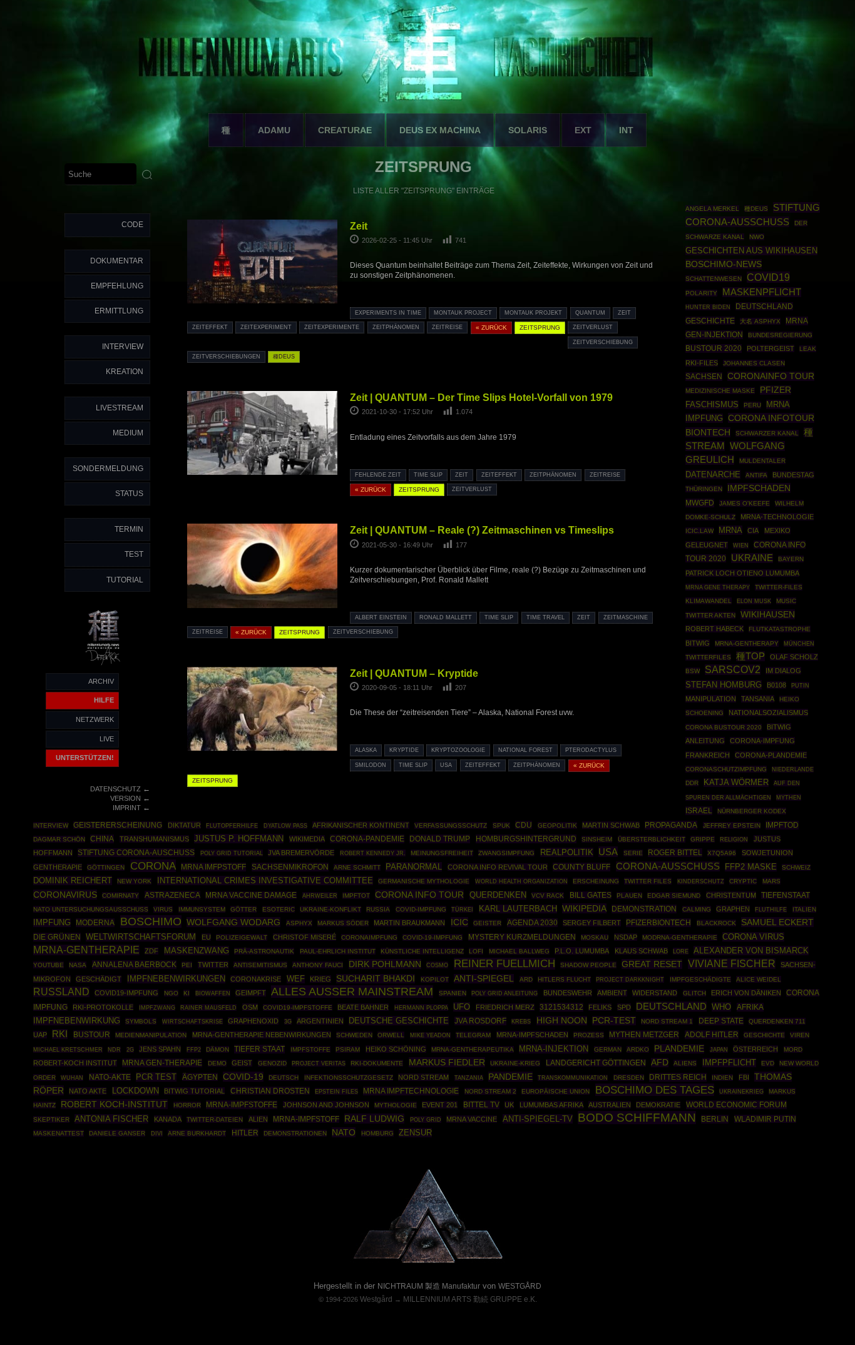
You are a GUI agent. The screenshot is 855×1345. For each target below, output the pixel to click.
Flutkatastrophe (780, 629)
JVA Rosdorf (480, 1021)
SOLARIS (527, 130)
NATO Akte (87, 1091)
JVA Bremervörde (301, 852)
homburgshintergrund (526, 839)
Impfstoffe (310, 1049)
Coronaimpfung (369, 937)
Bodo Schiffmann (637, 1117)
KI (186, 993)
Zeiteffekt (210, 327)
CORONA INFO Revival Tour (498, 867)
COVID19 (768, 277)
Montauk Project (463, 313)
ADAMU (274, 130)
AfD (659, 1062)
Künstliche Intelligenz (422, 951)
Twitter (213, 964)
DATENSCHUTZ (115, 789)
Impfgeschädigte (700, 979)
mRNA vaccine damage (251, 895)
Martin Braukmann (409, 922)
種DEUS (284, 356)
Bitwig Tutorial (194, 1091)
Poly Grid (425, 1119)
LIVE (107, 739)
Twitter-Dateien (215, 1119)
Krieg (320, 979)
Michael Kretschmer (68, 1050)
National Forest (525, 750)
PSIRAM (347, 1049)
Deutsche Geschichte (399, 1020)
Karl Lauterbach (518, 909)
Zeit (358, 225)
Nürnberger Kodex (751, 811)
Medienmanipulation (151, 1035)
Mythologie (395, 1105)
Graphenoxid (253, 1021)
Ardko (638, 1049)
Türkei (462, 909)
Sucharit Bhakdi (375, 978)
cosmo (437, 965)
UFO (461, 1007)
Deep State (721, 1021)
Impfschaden (759, 488)
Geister (487, 923)
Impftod (782, 825)
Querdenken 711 (777, 1021)
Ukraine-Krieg (515, 1063)
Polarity (701, 293)
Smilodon (370, 765)
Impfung (52, 922)
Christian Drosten (270, 1091)
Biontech (707, 432)
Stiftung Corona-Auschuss (136, 852)
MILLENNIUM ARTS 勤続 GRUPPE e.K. (470, 1299)
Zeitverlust (593, 327)
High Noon (561, 1020)
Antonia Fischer (111, 1119)
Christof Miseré (304, 937)
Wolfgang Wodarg (233, 922)
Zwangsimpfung (506, 853)
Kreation (124, 371)
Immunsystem (201, 909)
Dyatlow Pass (285, 826)
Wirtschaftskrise (192, 1021)
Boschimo (151, 921)
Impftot (356, 895)
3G (288, 1021)
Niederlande (793, 769)
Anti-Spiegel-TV (538, 1119)
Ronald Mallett (445, 617)
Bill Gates (591, 895)
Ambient (612, 993)
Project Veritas (319, 1063)
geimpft (250, 993)
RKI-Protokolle (103, 1007)
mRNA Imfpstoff (213, 867)
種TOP (750, 656)
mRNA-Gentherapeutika (472, 1049)
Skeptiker (51, 1119)
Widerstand (654, 993)
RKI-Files (701, 363)
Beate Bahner (363, 1007)
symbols (140, 1021)
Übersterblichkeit (651, 839)
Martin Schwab (611, 825)
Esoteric (278, 909)
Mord (793, 1049)
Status (129, 493)
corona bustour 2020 (723, 727)
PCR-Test (614, 1020)
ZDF (151, 951)
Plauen (629, 895)
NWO (756, 236)
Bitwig (697, 643)
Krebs (521, 1021)
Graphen (733, 909)
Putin (800, 685)
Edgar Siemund (673, 895)
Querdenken (497, 895)
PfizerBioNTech (658, 922)
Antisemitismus (260, 965)
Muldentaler (762, 460)
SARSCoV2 (732, 669)
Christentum (731, 895)
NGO (171, 993)
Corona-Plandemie (771, 755)
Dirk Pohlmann (385, 964)
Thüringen (703, 488)
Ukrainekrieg (741, 1091)
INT (626, 130)
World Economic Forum (736, 1104)
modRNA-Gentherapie (679, 937)
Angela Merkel (712, 208)
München (799, 643)
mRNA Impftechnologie (411, 1091)
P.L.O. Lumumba (582, 951)
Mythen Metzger (644, 1034)
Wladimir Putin (765, 1119)
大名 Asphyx (760, 321)
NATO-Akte (110, 1077)
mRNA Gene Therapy (717, 587)
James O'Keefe (744, 503)
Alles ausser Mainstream (352, 991)
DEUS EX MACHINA (440, 130)
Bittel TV (481, 1104)
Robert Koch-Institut (114, 1104)
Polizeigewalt (241, 937)
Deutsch (284, 1077)
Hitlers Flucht (564, 979)
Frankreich (707, 755)
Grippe (702, 839)
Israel (698, 810)
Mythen (788, 797)
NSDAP (625, 937)
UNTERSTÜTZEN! (85, 757)
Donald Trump (439, 839)
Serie (633, 853)
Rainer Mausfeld (208, 1007)
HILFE (104, 700)
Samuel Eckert (777, 922)
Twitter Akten (710, 615)
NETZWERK (95, 719)
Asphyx (299, 923)
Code (132, 224)
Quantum (590, 313)
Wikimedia (307, 839)
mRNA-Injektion (553, 1048)
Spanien (452, 993)
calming (696, 909)
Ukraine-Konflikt (330, 909)
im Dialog (783, 670)
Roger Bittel (675, 852)
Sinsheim (596, 839)
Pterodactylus (591, 750)
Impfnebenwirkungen (176, 978)
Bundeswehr (567, 993)
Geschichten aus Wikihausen (751, 250)
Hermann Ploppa (421, 1007)
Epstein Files (336, 1091)
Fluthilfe (771, 909)
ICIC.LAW (699, 530)
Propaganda (671, 825)
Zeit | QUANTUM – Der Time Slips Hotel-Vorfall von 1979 (481, 397)
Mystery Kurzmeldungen (522, 937)
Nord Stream (423, 1077)
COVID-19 (243, 1077)
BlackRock (716, 923)
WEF (296, 979)
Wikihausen (767, 614)
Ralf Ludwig (374, 1119)
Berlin (715, 1119)
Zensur (415, 1132)
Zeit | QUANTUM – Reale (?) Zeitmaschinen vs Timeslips (482, 529)
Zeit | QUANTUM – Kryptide (414, 673)
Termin (129, 529)
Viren (799, 1035)
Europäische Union (555, 1091)
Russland (61, 992)
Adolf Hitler (712, 1034)
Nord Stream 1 (667, 1021)
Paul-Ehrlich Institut (338, 951)
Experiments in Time (388, 313)
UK (509, 1105)
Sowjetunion (767, 852)
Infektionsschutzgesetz (348, 1077)
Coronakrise (255, 979)
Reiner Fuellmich (504, 964)
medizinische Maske (720, 390)
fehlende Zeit (378, 475)
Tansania (757, 699)
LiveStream (119, 408)
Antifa (756, 475)
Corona (153, 866)
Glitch (694, 993)
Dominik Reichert (72, 880)
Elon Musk (754, 601)
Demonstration (644, 909)
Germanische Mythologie (423, 881)
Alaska (366, 750)
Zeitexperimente (331, 327)
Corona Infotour (771, 418)
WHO (721, 1007)
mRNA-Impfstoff (306, 1119)
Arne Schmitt (357, 867)
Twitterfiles (708, 657)
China (102, 839)
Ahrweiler (319, 895)
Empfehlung (117, 286)
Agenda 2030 (532, 922)
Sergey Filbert (592, 922)
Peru (752, 405)
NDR (114, 1050)
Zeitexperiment (266, 327)
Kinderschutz (700, 881)
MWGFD (699, 503)
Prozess (588, 1035)
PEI (187, 965)
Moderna (95, 922)
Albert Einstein (381, 617)
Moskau (594, 937)
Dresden (628, 1077)
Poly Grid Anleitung (504, 993)
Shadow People (588, 965)
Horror (187, 1105)
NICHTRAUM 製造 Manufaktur (428, 1286)
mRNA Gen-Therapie (162, 1062)
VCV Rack (547, 895)
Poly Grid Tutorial (231, 853)
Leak (807, 348)
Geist (242, 1063)
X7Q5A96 (721, 853)
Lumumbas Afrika (551, 1105)
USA (446, 765)
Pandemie (510, 1077)
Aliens (685, 1063)
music (786, 600)
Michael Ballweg (519, 951)
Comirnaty (120, 895)
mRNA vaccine (471, 1119)
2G (130, 1050)
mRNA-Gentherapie (86, 950)
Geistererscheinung (117, 825)
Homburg (377, 1133)
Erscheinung (596, 881)
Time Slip (428, 475)
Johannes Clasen (754, 363)
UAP (40, 1034)
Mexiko (777, 530)
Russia (378, 909)
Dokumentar (116, 260)
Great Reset (652, 964)
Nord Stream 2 (490, 1091)
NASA (77, 965)
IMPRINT (127, 807)
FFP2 (194, 1049)
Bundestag (793, 475)
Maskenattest (58, 1133)
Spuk (501, 825)
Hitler (245, 1133)
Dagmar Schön (59, 839)
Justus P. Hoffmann (239, 838)
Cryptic (743, 881)
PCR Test (156, 1077)
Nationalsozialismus (768, 712)
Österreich (755, 1049)
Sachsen (703, 376)
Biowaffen (212, 993)
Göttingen (106, 867)
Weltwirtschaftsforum (141, 937)
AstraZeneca (172, 895)
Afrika (750, 1007)
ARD (526, 979)
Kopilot (435, 979)
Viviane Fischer (732, 963)
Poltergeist (770, 348)
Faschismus (712, 404)
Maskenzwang (196, 950)
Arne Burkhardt (197, 1133)
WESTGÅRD (519, 1286)
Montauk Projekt (533, 313)
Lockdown (135, 1091)
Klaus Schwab (641, 951)
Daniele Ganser (117, 1133)
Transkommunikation (573, 1078)
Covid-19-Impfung (432, 937)
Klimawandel (708, 600)
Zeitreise (447, 327)
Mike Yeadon (430, 1035)
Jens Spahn (160, 1049)
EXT (583, 130)
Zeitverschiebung (603, 342)
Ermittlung (119, 311)
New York (134, 881)
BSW (692, 670)
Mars (771, 881)
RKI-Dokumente (377, 1063)
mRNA (730, 530)
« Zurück (491, 327)
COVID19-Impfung (126, 993)
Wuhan (72, 1078)
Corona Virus (753, 936)
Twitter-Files (778, 587)
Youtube (48, 965)
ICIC (459, 922)
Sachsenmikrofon (290, 867)
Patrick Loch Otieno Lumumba (742, 573)
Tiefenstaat (785, 895)
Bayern (791, 559)
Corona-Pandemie (367, 839)
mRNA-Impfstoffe (241, 1104)
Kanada (168, 1119)
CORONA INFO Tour (419, 895)
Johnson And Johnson (326, 1105)
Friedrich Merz (505, 1007)
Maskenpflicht (761, 292)
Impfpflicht (729, 1062)
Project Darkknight (630, 979)
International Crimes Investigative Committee (265, 880)
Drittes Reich (678, 1077)
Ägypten (200, 1077)
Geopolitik (557, 825)
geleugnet (706, 545)
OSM (250, 1007)
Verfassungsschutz (450, 825)
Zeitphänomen (395, 327)
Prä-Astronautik (264, 951)
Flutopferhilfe (232, 826)
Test (134, 554)
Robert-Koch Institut (75, 1063)
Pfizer (775, 390)
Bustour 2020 (713, 348)
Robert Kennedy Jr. (373, 853)
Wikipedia (584, 908)
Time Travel (545, 617)
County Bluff (581, 867)
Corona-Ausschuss (668, 866)
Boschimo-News (723, 264)
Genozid (272, 1063)
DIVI (157, 1133)
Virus (163, 909)
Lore (681, 951)
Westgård (376, 1299)
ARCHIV (101, 681)
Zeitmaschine (625, 617)
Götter (243, 909)
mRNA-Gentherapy (747, 643)
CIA (753, 530)
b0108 (776, 685)
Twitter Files (648, 881)
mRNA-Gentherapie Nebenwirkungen (261, 1034)
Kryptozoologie (458, 750)
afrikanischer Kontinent (360, 825)
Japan (719, 1050)
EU (206, 937)
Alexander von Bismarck (751, 950)
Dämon (217, 1049)
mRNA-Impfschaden (532, 1034)
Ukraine (752, 558)
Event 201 (440, 1105)
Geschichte (764, 1035)
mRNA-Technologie (777, 516)
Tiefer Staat (259, 1049)
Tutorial (124, 580)
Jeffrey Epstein (731, 825)
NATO (344, 1132)
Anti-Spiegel (484, 978)
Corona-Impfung (762, 740)
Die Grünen (57, 937)
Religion (734, 839)
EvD (767, 1063)
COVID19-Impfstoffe (297, 1007)
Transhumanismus (154, 839)
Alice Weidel (758, 979)
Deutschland (671, 1007)
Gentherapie (57, 867)
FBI (744, 1077)
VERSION (125, 798)
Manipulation (710, 699)
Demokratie (658, 1105)
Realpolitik (566, 852)
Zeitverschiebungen (226, 356)
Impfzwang (157, 1007)
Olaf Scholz (794, 657)
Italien (804, 909)
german (608, 1049)
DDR (692, 782)
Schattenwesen (713, 278)
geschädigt (98, 979)
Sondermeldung (108, 468)
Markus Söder (343, 923)
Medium (128, 433)
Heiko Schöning (396, 1049)
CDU (523, 825)
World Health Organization (521, 881)
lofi (476, 951)
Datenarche (712, 474)
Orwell (390, 1035)
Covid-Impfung (421, 909)
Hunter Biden (707, 307)
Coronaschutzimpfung (726, 769)
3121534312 (561, 1007)
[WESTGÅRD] (428, 1260)
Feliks (600, 1007)
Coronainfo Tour (770, 376)
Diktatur (184, 825)
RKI (60, 1034)
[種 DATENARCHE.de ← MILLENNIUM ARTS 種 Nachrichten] (104, 666)
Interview (122, 346)
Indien (722, 1077)
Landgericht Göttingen (596, 1063)
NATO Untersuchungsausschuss (90, 909)
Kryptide (404, 750)
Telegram (473, 1035)
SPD (624, 1007)
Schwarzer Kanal (767, 433)
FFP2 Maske (751, 867)
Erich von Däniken (746, 993)
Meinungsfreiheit (442, 853)
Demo (217, 1063)
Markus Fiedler (447, 1062)
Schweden (354, 1035)
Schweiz (796, 867)
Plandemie (679, 1048)
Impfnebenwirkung (76, 1020)
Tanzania (468, 1078)
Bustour (91, 1034)
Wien (741, 545)
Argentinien (320, 1021)
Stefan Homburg (723, 684)
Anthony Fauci (317, 965)
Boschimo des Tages (654, 1090)
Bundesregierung (780, 335)
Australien (609, 1105)
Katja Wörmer (736, 782)
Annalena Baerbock (134, 964)
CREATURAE (345, 130)
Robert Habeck (714, 628)
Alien (258, 1119)
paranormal (414, 866)
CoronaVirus (65, 895)
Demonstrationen (295, 1133)
